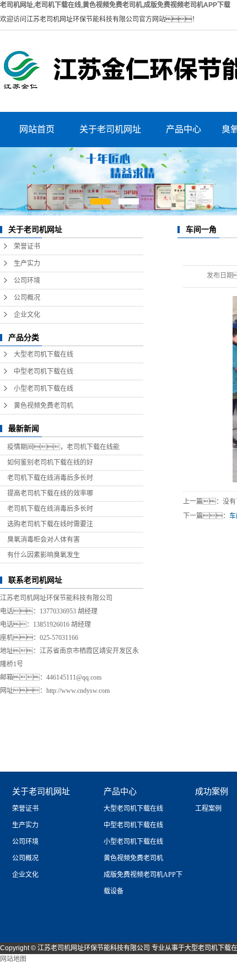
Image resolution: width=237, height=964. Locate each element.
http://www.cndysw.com (78, 690)
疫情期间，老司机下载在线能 (63, 447)
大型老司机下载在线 (43, 354)
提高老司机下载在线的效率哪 (50, 493)
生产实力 (27, 263)
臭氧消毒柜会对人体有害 (43, 539)
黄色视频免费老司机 (43, 406)
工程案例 (208, 808)
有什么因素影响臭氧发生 (43, 555)
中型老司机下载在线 (43, 371)
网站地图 (13, 959)
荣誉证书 (27, 246)
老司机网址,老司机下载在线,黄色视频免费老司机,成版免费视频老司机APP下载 (115, 5)
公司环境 (27, 280)
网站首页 (37, 129)
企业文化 (27, 315)
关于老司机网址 (110, 129)
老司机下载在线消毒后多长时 (50, 478)
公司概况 (27, 297)
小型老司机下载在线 (43, 388)
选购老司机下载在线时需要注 (50, 524)
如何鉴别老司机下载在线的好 (50, 462)
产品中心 (183, 129)
